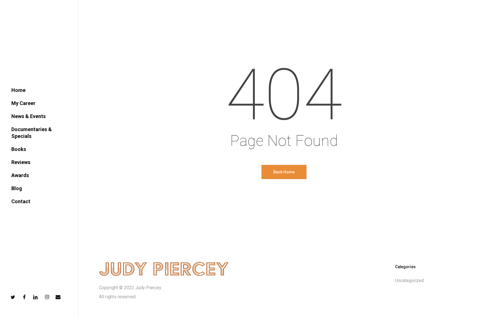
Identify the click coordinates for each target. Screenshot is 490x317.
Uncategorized (409, 280)
